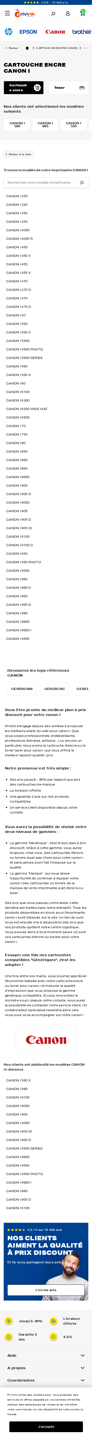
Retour (13, 48)
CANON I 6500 (18, 417)
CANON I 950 (16, 554)
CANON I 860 (16, 460)
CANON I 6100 (18, 392)
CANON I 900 (16, 485)
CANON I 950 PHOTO (23, 562)
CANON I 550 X (18, 332)
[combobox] (46, 182)
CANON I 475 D (18, 307)
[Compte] (68, 13)
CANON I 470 (16, 281)
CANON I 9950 (18, 639)
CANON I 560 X (18, 375)
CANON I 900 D (18, 494)
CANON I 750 (16, 434)
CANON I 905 (16, 511)
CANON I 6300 (18, 400)
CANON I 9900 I (18, 630)
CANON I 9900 (18, 622)
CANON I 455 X (18, 273)
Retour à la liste (20, 154)
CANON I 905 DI (19, 528)
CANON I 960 (16, 579)
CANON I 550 (16, 324)
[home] (27, 48)
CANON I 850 (16, 451)
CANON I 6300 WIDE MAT (27, 409)
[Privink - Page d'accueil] (27, 14)
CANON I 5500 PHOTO (24, 349)
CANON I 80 (16, 443)
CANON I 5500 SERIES (24, 358)
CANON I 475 (16, 298)
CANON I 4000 (18, 230)
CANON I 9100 (18, 537)
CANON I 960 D (18, 588)
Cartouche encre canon (57, 48)
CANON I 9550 (18, 571)
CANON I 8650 (18, 477)
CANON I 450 (16, 247)
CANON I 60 (16, 383)
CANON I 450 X (18, 256)
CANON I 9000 (18, 502)
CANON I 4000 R (19, 239)
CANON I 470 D (18, 290)
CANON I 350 (16, 213)
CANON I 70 (16, 426)
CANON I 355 (16, 222)
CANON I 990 (16, 613)
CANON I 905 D (18, 520)
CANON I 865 (16, 468)
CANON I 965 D (18, 605)
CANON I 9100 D (19, 545)
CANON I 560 (16, 366)
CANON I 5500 (18, 341)
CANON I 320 (16, 205)
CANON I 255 (16, 196)
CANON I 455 (16, 264)
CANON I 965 (16, 596)
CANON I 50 (16, 315)
